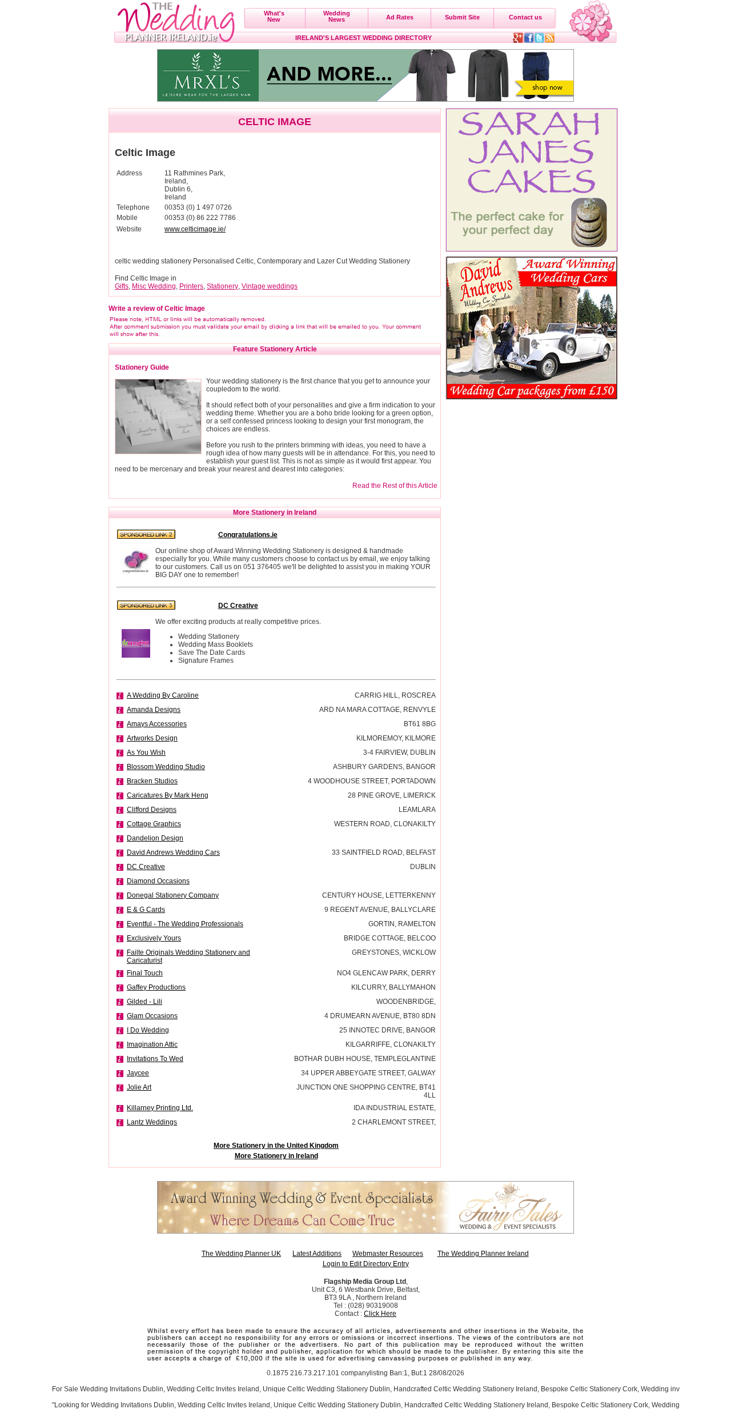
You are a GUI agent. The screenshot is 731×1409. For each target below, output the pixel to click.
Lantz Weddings (152, 1122)
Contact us (525, 17)
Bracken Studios (152, 781)
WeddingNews (336, 16)
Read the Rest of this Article (394, 486)
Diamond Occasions (158, 881)
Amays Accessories (157, 724)
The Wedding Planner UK (241, 1254)
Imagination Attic (152, 1044)
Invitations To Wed (155, 1059)
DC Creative (146, 867)
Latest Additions (317, 1254)
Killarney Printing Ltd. (160, 1108)
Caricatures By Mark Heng (167, 795)
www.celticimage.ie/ (195, 229)
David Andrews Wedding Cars (173, 852)
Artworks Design (152, 738)
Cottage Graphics (154, 824)
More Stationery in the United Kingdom (276, 1146)
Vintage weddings (270, 286)
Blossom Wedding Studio (166, 767)
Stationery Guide (142, 367)
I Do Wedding (148, 1030)
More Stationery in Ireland (276, 1156)
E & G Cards (146, 910)
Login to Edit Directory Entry (366, 1264)
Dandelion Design (155, 838)
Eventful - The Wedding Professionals (185, 924)
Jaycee (138, 1073)
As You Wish (146, 752)
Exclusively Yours (154, 938)
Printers (191, 286)
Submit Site (462, 17)
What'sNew (274, 16)
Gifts (121, 286)
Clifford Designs (151, 810)
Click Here (380, 1314)
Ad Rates (399, 17)
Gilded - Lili (144, 1002)
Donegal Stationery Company (173, 895)
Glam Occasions (152, 1016)
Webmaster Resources (387, 1254)
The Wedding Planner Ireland (483, 1254)
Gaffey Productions (156, 987)
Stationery (222, 286)
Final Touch (145, 973)
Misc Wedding (154, 286)
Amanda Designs (153, 710)
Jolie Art (139, 1087)
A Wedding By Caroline (163, 695)
